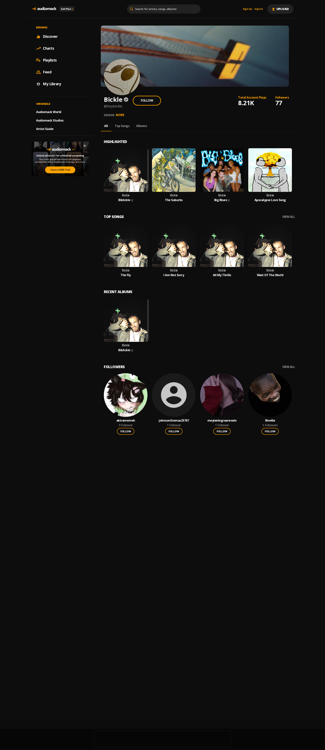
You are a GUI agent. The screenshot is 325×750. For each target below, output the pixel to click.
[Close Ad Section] (85, 146)
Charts (48, 48)
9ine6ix (270, 420)
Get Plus (67, 9)
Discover (50, 36)
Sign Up (247, 9)
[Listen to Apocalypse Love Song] (270, 170)
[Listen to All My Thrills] (222, 245)
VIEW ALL (288, 217)
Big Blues (220, 200)
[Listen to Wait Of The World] (270, 245)
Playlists (50, 60)
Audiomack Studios (50, 120)
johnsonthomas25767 (174, 420)
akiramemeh (125, 420)
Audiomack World (48, 112)
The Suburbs (174, 200)
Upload (282, 9)
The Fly (126, 275)
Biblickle (124, 200)
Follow (147, 100)
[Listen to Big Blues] (222, 170)
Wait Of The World (270, 275)
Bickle (126, 195)
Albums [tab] (141, 126)
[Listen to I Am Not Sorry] (174, 245)
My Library (52, 83)
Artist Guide (44, 129)
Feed (47, 72)
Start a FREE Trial (60, 169)
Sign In (258, 9)
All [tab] (106, 126)
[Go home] (44, 9)
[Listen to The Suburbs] (174, 170)
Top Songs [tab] (122, 126)
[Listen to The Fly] (125, 245)
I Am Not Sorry (173, 275)
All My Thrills (222, 275)
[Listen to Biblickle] (125, 170)
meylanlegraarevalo (222, 420)
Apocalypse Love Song (270, 200)
